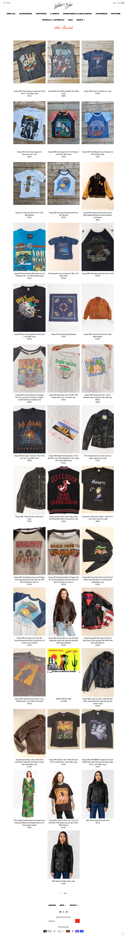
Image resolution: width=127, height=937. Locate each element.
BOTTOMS (115, 14)
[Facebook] (60, 912)
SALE (70, 20)
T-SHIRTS (54, 14)
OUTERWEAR (101, 14)
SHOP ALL (11, 14)
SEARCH (52, 905)
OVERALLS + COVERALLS (53, 20)
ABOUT (81, 20)
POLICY (74, 905)
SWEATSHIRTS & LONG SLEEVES (77, 14)
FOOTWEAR (41, 14)
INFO (63, 905)
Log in (114, 3)
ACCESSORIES (25, 14)
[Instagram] (63, 912)
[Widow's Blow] (63, 8)
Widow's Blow (65, 927)
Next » (66, 893)
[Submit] (77, 921)
